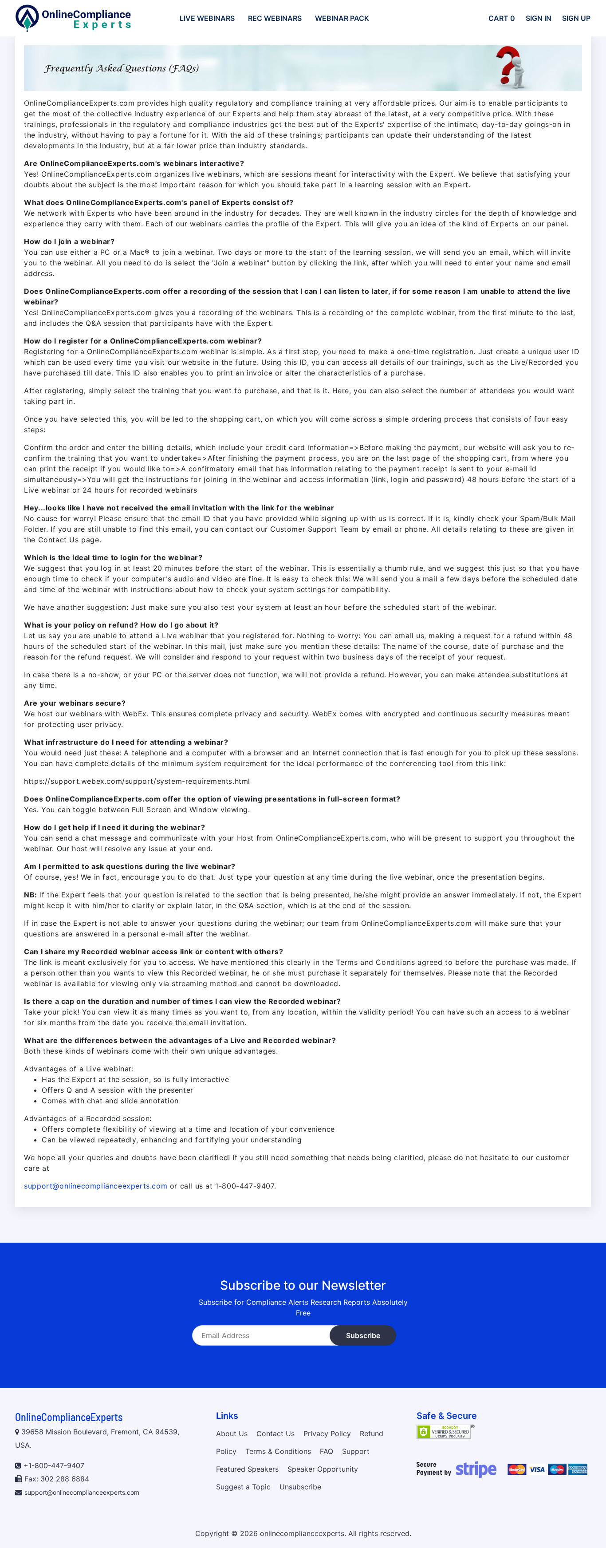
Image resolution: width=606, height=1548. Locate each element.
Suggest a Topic (243, 1486)
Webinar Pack (342, 18)
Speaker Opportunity (322, 1469)
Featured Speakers (247, 1469)
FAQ (326, 1451)
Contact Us (275, 1433)
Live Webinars (207, 18)
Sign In (538, 18)
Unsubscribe (300, 1486)
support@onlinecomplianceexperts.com (95, 1185)
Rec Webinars (275, 18)
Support (356, 1451)
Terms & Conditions (278, 1451)
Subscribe (363, 1335)
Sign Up (576, 18)
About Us (232, 1433)
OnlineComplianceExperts (68, 1416)
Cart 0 (501, 18)
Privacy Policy (327, 1433)
